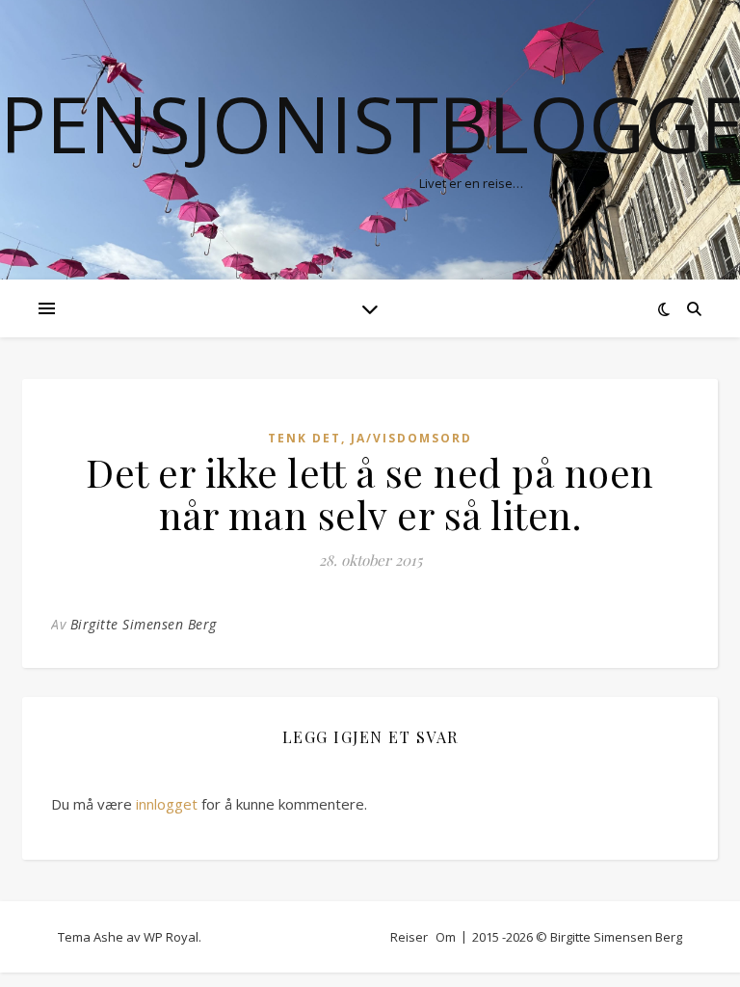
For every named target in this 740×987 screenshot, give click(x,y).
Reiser (409, 937)
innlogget (167, 804)
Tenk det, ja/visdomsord (370, 438)
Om (446, 937)
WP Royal (171, 937)
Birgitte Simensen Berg (143, 624)
